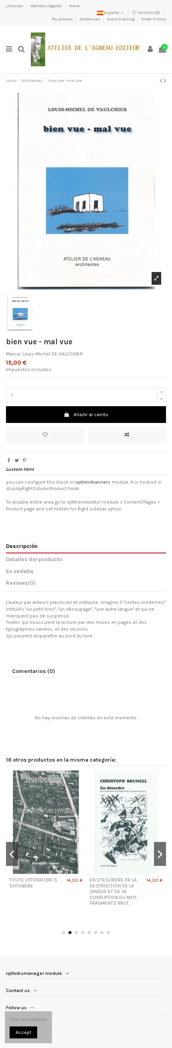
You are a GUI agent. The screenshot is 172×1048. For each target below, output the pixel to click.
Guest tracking (121, 19)
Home (74, 6)
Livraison (15, 6)
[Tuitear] (16, 460)
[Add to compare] (127, 435)
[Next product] (165, 80)
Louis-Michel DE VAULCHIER (52, 354)
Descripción (22, 546)
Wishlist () (149, 12)
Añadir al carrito (91, 414)
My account (63, 19)
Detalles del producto (34, 559)
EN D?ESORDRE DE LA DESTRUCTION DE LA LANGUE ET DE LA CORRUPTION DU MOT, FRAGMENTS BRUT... (114, 891)
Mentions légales (46, 6)
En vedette (20, 571)
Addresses (90, 19)
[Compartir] (9, 460)
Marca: (13, 354)
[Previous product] (162, 80)
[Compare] (46, 871)
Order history (154, 19)
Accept (23, 1032)
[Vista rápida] (55, 871)
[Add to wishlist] (45, 435)
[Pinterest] (24, 460)
